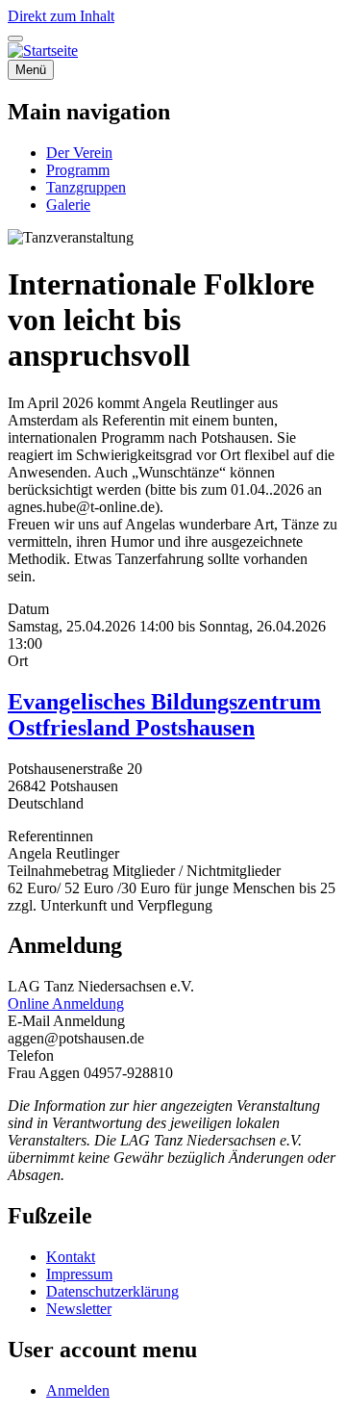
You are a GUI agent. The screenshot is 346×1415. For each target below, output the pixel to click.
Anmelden (78, 1390)
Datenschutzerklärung (112, 1291)
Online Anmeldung (66, 1003)
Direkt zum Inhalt (61, 16)
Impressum (79, 1274)
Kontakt (70, 1256)
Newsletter (78, 1308)
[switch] (15, 38)
